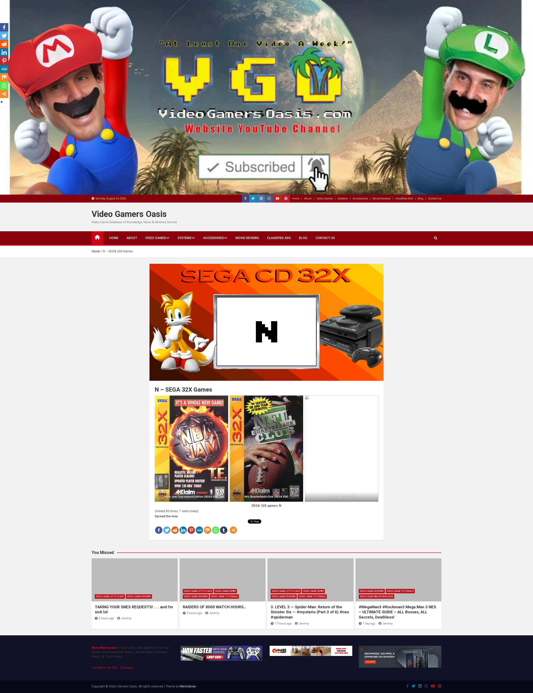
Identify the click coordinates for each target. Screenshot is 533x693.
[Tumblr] (223, 527)
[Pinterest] (191, 527)
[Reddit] (175, 527)
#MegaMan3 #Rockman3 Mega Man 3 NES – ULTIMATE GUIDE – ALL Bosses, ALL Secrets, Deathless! (397, 612)
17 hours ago (283, 623)
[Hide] (1, 102)
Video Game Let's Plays (110, 596)
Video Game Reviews (139, 596)
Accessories (360, 198)
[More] (233, 527)
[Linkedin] (183, 527)
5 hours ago (106, 618)
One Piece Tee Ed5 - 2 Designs (112, 667)
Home (295, 198)
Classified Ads (404, 198)
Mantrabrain (188, 686)
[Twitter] (167, 527)
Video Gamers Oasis (129, 214)
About (308, 198)
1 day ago (369, 623)
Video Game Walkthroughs (376, 596)
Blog (420, 198)
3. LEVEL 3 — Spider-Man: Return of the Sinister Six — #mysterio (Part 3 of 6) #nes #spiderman (310, 612)
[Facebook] (158, 527)
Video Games (324, 198)
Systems (342, 198)
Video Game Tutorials (224, 596)
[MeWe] (199, 527)
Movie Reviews (382, 198)
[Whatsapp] (215, 527)
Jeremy (126, 618)
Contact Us (434, 198)
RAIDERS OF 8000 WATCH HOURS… (214, 607)
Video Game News (225, 591)
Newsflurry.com (104, 648)
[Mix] (207, 527)
